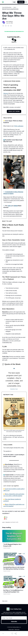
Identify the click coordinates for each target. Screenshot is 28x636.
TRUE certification (18, 126)
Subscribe (21, 2)
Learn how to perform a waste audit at (14, 488)
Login (14, 2)
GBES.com (6, 490)
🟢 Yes (5, 517)
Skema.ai (5, 93)
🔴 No (5, 518)
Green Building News (6, 7)
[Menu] (26, 2)
